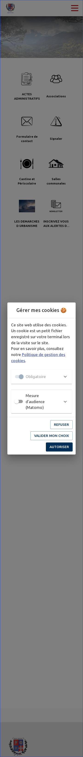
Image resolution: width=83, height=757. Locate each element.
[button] (41, 376)
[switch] (16, 401)
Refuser (61, 424)
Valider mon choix (51, 436)
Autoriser (59, 447)
